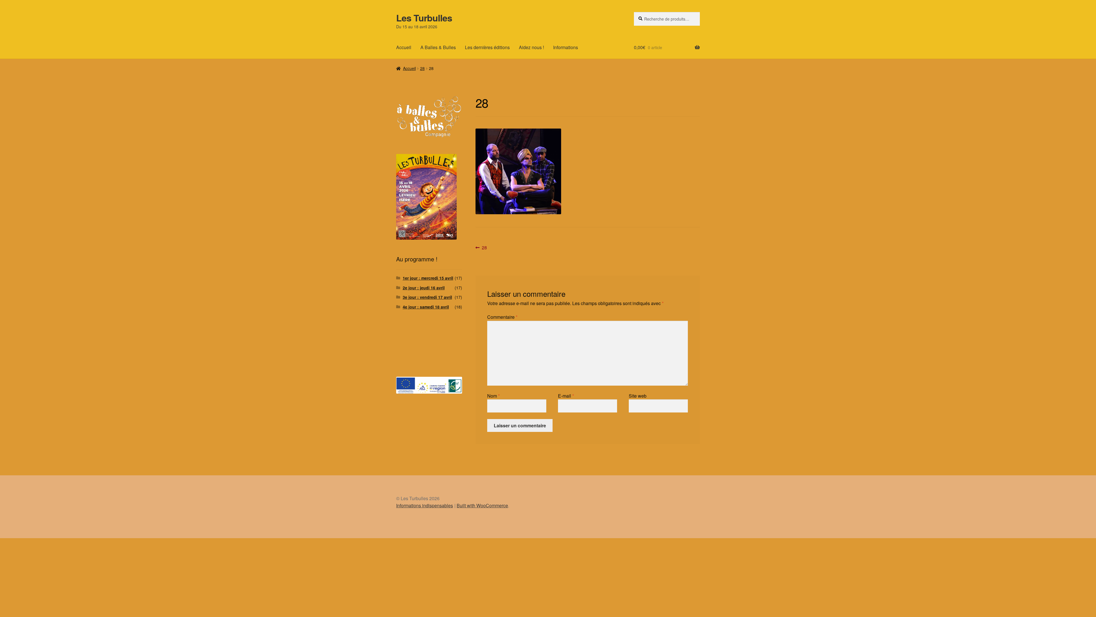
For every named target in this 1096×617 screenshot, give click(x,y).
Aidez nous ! (531, 47)
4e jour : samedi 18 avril (426, 307)
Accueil (403, 47)
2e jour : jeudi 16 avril (424, 288)
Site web (637, 395)
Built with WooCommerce (482, 505)
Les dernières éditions (487, 47)
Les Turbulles (424, 17)
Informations (565, 47)
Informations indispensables (424, 505)
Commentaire (502, 317)
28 (422, 68)
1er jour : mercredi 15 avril (428, 278)
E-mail (566, 395)
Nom (493, 395)
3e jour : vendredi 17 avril (427, 297)
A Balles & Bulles (438, 47)
